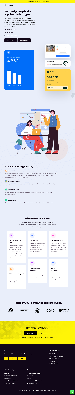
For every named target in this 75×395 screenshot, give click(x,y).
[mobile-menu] (70, 5)
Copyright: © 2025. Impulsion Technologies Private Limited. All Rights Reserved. (37, 390)
